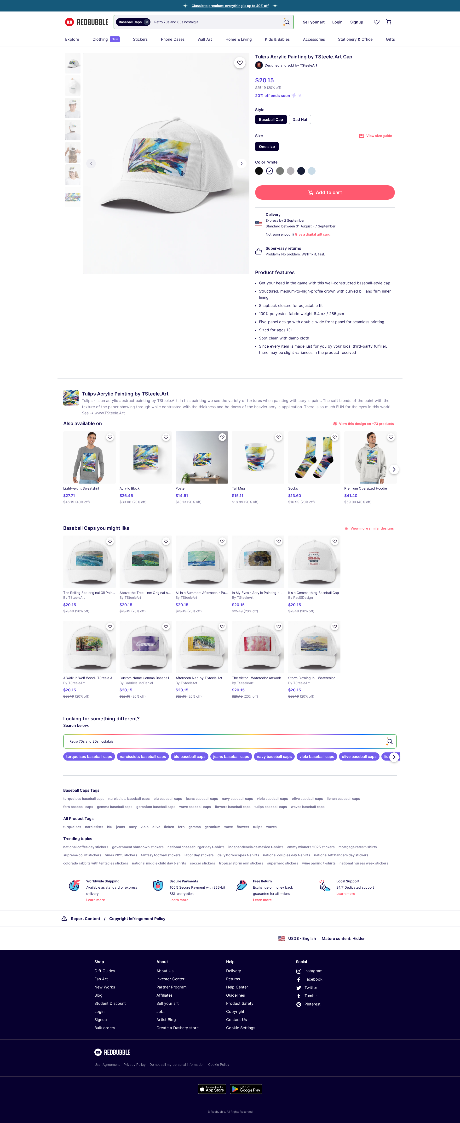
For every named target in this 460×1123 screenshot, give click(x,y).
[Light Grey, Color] (290, 171)
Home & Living (238, 39)
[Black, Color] (259, 171)
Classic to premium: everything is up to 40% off (230, 6)
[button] (230, 6)
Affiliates (164, 995)
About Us (164, 970)
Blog (98, 995)
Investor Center (170, 978)
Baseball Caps (76, 790)
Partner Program (171, 987)
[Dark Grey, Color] (280, 171)
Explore (72, 39)
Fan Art (101, 978)
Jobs (160, 1011)
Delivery (233, 970)
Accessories (314, 39)
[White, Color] (269, 171)
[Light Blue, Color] (312, 171)
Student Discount (110, 1003)
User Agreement (107, 1064)
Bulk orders (104, 1027)
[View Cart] (389, 22)
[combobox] (203, 22)
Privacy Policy (135, 1064)
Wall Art (205, 39)
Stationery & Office (355, 39)
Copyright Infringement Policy (137, 918)
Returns (233, 978)
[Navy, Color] (301, 171)
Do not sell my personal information (177, 1064)
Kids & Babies (277, 39)
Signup (100, 1019)
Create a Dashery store (177, 1027)
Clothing (105, 39)
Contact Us (236, 1019)
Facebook (313, 979)
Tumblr (311, 995)
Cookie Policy (218, 1064)
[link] (89, 756)
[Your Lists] (376, 22)
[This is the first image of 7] (91, 163)
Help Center (237, 987)
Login (99, 1011)
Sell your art (167, 1003)
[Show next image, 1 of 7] (242, 163)
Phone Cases (172, 39)
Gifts (390, 39)
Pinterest (313, 1004)
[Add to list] (240, 62)
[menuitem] (72, 39)
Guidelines (235, 995)
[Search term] (286, 22)
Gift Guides (104, 970)
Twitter (311, 987)
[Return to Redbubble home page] (86, 22)
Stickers (140, 39)
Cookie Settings (240, 1028)
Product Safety (239, 1003)
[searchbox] (230, 741)
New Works (104, 987)
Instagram (313, 970)
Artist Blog (166, 1019)
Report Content (85, 918)
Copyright (235, 1011)
